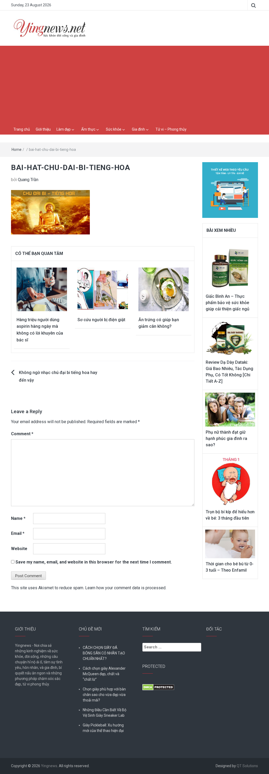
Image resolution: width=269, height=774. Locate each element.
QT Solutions (247, 766)
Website (19, 548)
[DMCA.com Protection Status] (158, 687)
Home (17, 149)
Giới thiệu (43, 129)
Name (18, 518)
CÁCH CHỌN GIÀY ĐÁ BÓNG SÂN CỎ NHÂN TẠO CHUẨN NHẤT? (104, 653)
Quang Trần (28, 179)
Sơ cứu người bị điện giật (101, 319)
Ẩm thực (88, 129)
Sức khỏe (113, 129)
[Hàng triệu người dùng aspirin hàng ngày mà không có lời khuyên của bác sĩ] (42, 288)
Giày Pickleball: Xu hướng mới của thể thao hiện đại (103, 728)
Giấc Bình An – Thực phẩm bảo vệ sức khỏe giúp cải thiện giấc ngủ (227, 302)
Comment (22, 433)
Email (17, 533)
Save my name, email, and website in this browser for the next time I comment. (93, 562)
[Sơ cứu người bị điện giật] (102, 288)
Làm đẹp (63, 129)
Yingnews (49, 766)
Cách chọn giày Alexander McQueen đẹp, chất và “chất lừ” (104, 673)
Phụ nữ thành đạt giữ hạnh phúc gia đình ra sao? (226, 438)
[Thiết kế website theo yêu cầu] (230, 186)
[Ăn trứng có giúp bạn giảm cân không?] (163, 288)
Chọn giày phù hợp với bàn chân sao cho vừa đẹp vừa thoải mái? (104, 694)
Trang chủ (21, 129)
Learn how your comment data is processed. (125, 587)
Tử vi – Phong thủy (171, 129)
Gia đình (138, 129)
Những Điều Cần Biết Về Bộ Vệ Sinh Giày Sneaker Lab (104, 712)
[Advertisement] (134, 85)
